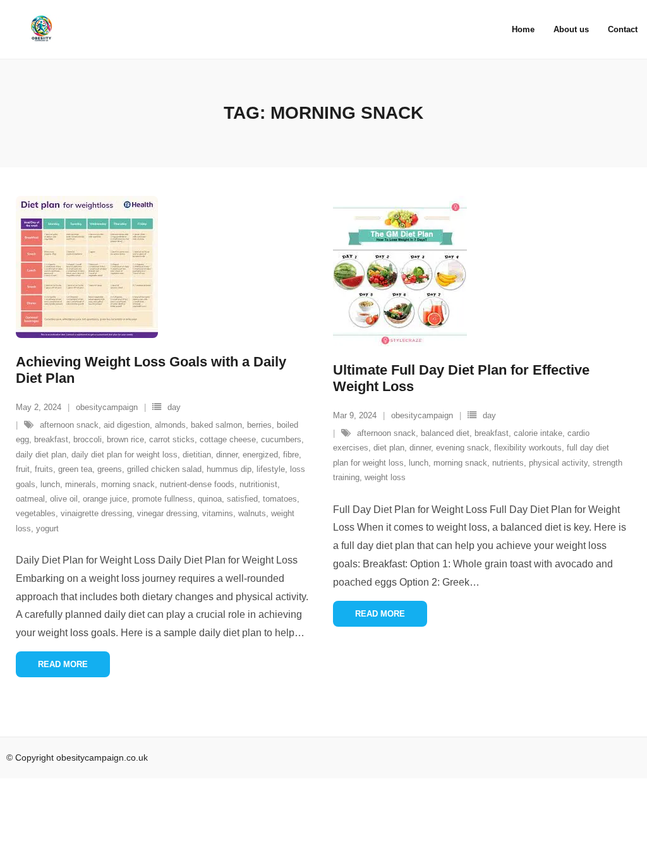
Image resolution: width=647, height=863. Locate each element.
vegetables (36, 513)
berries (259, 425)
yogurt (47, 528)
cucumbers (281, 439)
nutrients (508, 463)
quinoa (210, 499)
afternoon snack (69, 425)
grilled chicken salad (164, 469)
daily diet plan (41, 454)
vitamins (217, 513)
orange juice (105, 499)
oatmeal (30, 499)
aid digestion (127, 425)
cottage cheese (228, 439)
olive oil (64, 499)
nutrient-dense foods (197, 484)
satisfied (242, 499)
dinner (227, 454)
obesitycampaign (107, 407)
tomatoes (280, 499)
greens (109, 469)
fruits (44, 469)
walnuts (252, 513)
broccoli (87, 439)
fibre (291, 454)
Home (523, 29)
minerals (80, 484)
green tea (75, 469)
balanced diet (445, 433)
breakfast (51, 439)
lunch (50, 484)
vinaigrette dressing (96, 513)
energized (260, 454)
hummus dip (229, 469)
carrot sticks (172, 439)
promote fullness (162, 499)
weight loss (385, 477)
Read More (63, 664)
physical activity (558, 463)
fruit (23, 469)
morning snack (128, 484)
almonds (170, 425)
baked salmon (216, 425)
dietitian (197, 454)
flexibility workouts (528, 447)
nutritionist (258, 484)
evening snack (462, 447)
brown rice (125, 439)
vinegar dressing (167, 513)
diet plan (388, 447)
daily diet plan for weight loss (124, 454)
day (174, 407)
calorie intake (538, 433)
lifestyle (271, 469)
